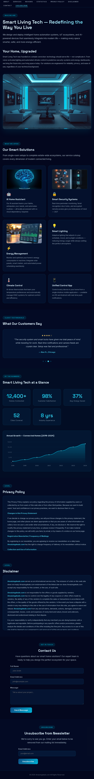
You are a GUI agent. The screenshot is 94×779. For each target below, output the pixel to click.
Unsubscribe (22, 5)
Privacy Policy (57, 2)
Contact (7, 5)
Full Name (14, 666)
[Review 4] (50, 361)
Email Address (16, 677)
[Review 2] (45, 361)
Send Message (21, 710)
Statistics (42, 2)
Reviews (29, 2)
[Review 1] (43, 361)
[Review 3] (48, 361)
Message (14, 688)
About (6, 2)
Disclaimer (73, 2)
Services (17, 2)
